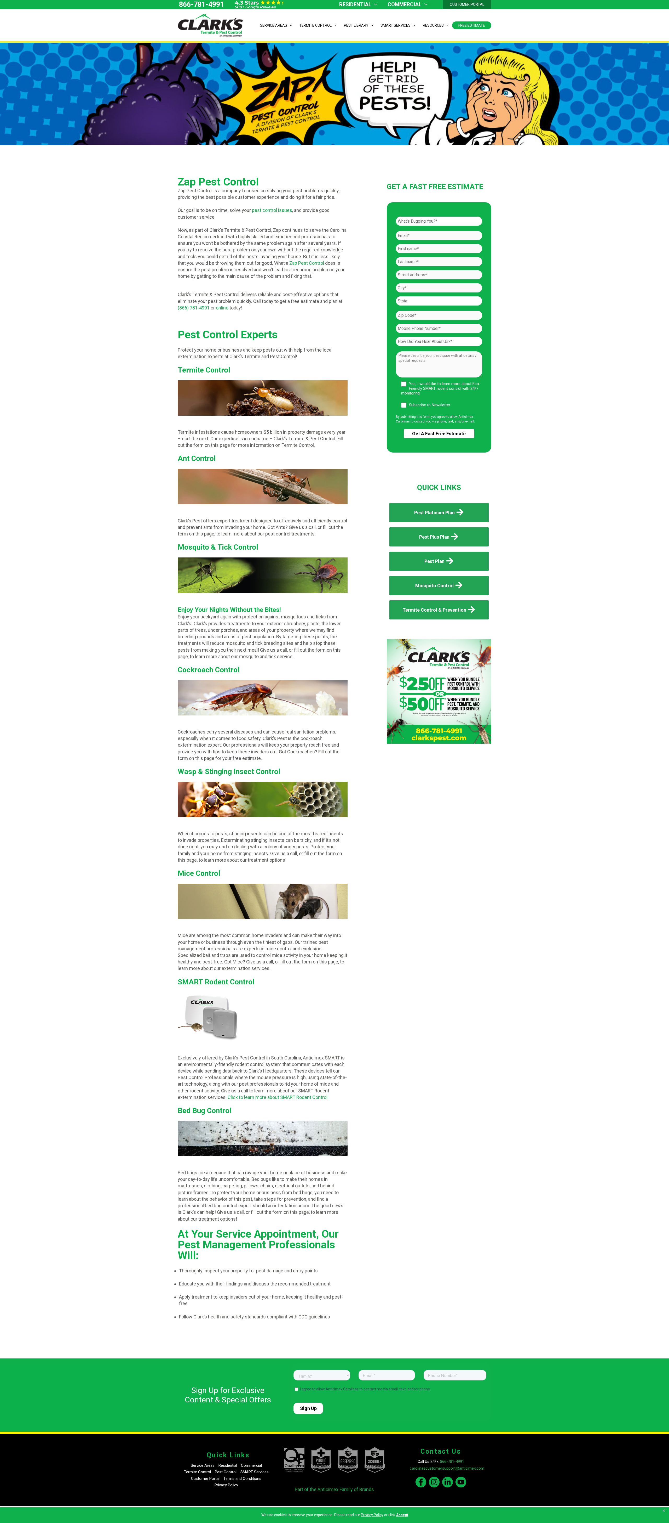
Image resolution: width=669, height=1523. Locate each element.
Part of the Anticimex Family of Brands (334, 1489)
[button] (664, 1510)
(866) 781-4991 (194, 308)
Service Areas (203, 1465)
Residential (227, 1465)
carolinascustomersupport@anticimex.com (447, 1468)
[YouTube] (460, 1482)
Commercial (251, 1465)
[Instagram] (434, 1482)
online (222, 308)
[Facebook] (421, 1482)
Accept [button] (402, 1515)
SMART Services (254, 1472)
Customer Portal (205, 1478)
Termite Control (197, 1472)
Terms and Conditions (242, 1478)
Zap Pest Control (306, 263)
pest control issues (272, 210)
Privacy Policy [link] (372, 1515)
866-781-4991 (201, 4)
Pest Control (226, 1472)
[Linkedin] (447, 1482)
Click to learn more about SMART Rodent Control (277, 1097)
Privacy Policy (226, 1485)
